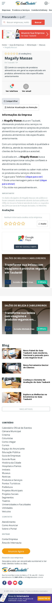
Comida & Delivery (39, 10)
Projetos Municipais (12, 490)
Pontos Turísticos (11, 483)
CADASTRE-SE (44, 598)
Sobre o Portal (9, 528)
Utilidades (7, 507)
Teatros (6, 500)
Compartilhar (11, 101)
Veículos (6, 511)
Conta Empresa (10, 539)
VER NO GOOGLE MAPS (26, 246)
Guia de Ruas (8, 459)
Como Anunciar (10, 525)
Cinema (6, 434)
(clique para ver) (33, 176)
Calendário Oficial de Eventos (17, 427)
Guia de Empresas (16, 45)
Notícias (6, 476)
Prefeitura (7, 487)
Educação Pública (11, 452)
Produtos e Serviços (21, 10)
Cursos (5, 445)
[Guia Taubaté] (26, 3)
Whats (43, 282)
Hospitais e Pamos (11, 466)
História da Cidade (11, 462)
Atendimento (8, 521)
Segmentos (8, 497)
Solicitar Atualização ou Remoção (21, 107)
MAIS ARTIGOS (26, 409)
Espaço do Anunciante (13, 448)
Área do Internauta (11, 542)
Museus (6, 473)
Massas (42, 45)
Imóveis (6, 469)
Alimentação (32, 45)
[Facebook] (4, 582)
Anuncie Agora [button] (16, 551)
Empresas (6, 10)
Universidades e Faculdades (16, 504)
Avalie (43, 224)
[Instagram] (9, 582)
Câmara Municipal (11, 431)
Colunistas (7, 438)
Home (4, 45)
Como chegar (9, 441)
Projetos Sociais (10, 494)
